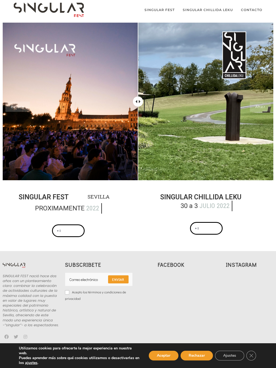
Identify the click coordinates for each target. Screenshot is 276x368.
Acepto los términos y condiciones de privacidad (95, 295)
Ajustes (229, 355)
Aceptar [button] (163, 355)
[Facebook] (7, 337)
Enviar (118, 279)
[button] (68, 230)
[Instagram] (25, 337)
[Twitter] (16, 337)
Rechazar (197, 355)
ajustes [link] (31, 362)
